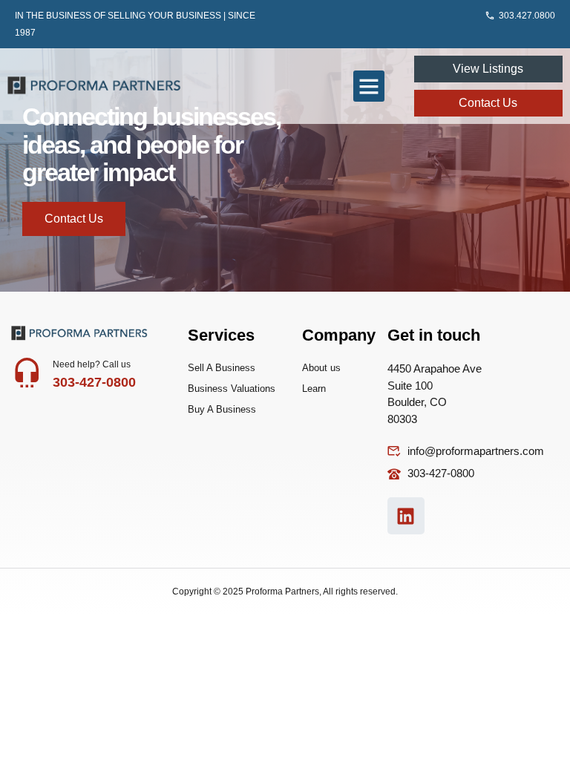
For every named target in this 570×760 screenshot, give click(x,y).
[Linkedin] (406, 515)
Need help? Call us (92, 364)
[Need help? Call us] (26, 371)
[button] (368, 86)
